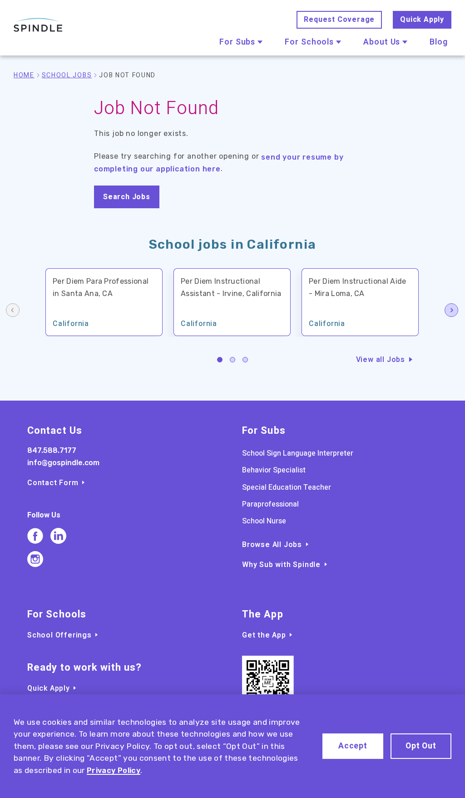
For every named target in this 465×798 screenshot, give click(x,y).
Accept (352, 746)
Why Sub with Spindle (281, 564)
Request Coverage (339, 19)
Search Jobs (126, 196)
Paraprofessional (270, 504)
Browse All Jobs (272, 544)
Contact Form (53, 482)
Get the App (264, 635)
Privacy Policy (113, 770)
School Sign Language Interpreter (297, 453)
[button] (219, 359)
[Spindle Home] (38, 25)
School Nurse (264, 521)
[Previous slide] (13, 311)
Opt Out (421, 746)
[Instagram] (35, 559)
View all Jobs (380, 359)
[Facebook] (35, 536)
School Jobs (67, 75)
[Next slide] (452, 311)
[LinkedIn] (58, 536)
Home (24, 75)
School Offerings (59, 635)
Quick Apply (422, 19)
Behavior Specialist (274, 470)
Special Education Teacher (286, 487)
